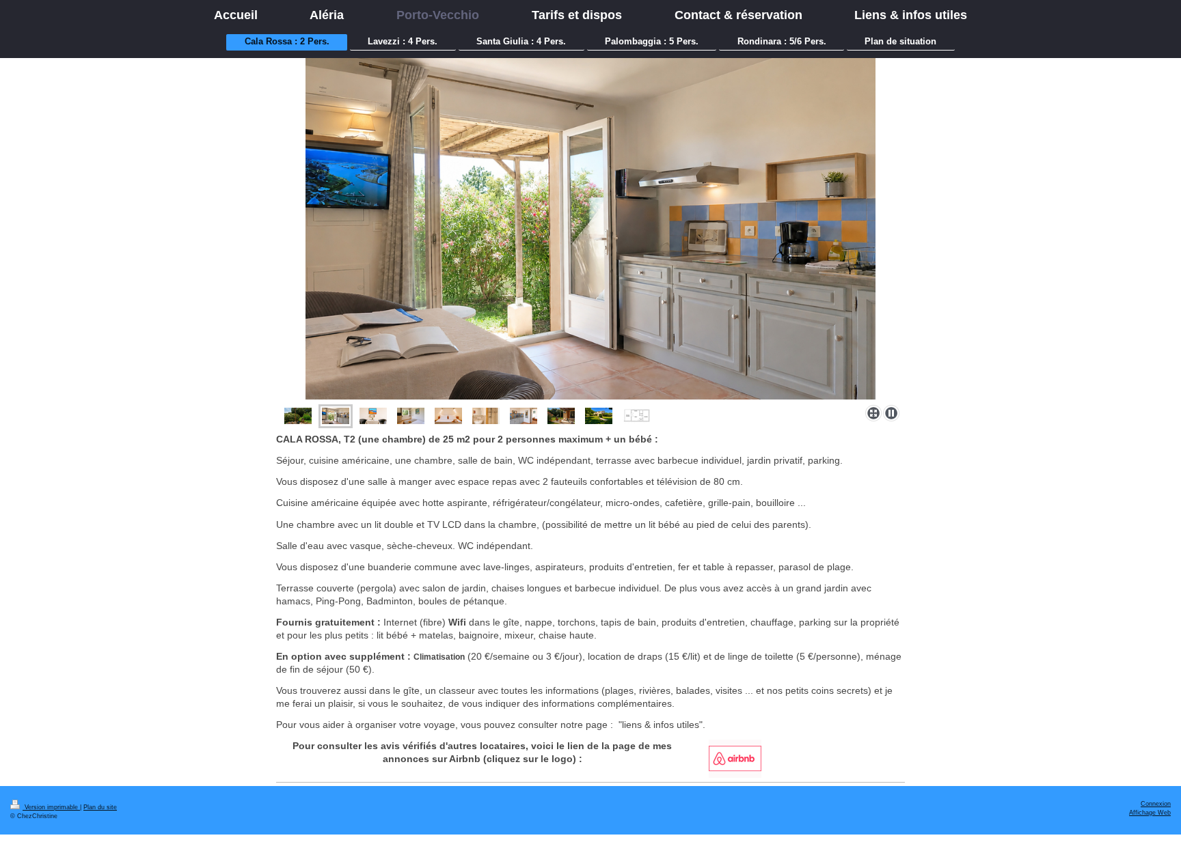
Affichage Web (1150, 812)
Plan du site (100, 807)
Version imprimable (51, 807)
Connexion (1156, 803)
